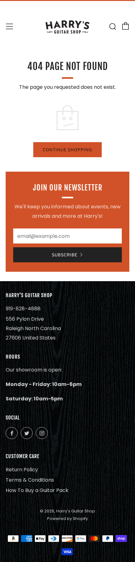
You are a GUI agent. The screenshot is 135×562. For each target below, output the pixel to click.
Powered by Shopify (67, 518)
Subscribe (65, 254)
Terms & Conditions (30, 480)
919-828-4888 (23, 308)
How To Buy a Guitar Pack (37, 490)
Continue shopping (67, 149)
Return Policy (22, 469)
